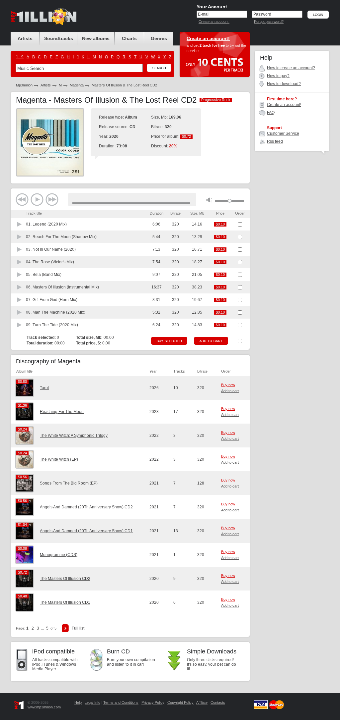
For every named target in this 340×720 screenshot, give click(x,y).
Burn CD (118, 651)
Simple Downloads (211, 651)
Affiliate (202, 702)
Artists (46, 85)
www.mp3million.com (44, 707)
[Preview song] (20, 224)
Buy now (228, 385)
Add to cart (230, 391)
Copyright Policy (180, 702)
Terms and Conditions (120, 702)
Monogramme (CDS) (58, 554)
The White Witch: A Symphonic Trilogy (74, 435)
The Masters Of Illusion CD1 (65, 602)
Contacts (218, 702)
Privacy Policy (152, 702)
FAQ (271, 112)
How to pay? (278, 76)
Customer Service (283, 133)
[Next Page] (65, 628)
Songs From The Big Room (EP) (69, 483)
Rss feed (275, 141)
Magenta (77, 85)
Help (78, 702)
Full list (78, 628)
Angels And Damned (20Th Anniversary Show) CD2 (86, 507)
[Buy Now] (169, 341)
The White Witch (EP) (59, 459)
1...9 (20, 57)
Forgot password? (269, 22)
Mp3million (24, 85)
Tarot (44, 388)
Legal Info (92, 702)
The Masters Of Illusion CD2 (65, 578)
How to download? (284, 83)
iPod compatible (53, 651)
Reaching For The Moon (62, 411)
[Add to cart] (211, 341)
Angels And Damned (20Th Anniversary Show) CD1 (86, 531)
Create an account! (214, 22)
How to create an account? (291, 68)
